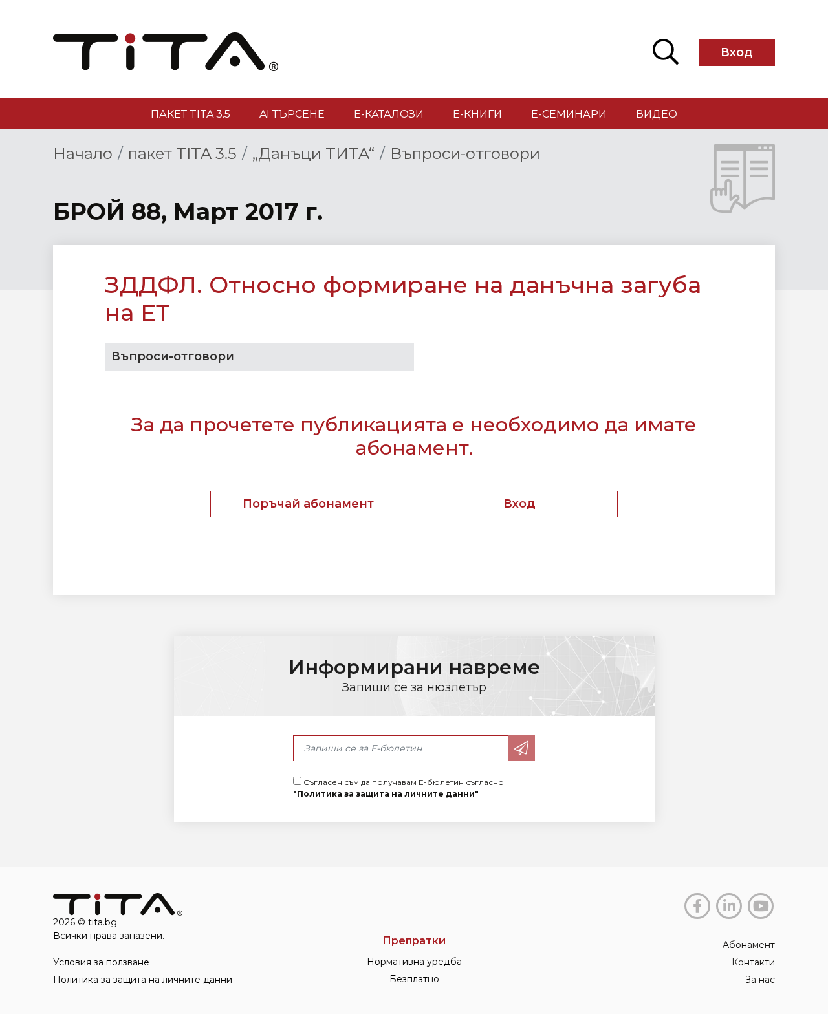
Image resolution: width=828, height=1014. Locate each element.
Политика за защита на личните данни (142, 980)
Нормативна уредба (414, 961)
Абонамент (749, 945)
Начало (83, 153)
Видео (656, 114)
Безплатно (414, 979)
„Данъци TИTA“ (313, 153)
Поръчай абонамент (308, 504)
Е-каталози (389, 114)
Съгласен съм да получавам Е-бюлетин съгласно (398, 788)
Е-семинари (569, 114)
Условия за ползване (101, 962)
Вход (737, 52)
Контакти (753, 962)
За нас (760, 980)
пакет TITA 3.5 (190, 114)
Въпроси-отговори (465, 153)
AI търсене (292, 114)
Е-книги (477, 114)
